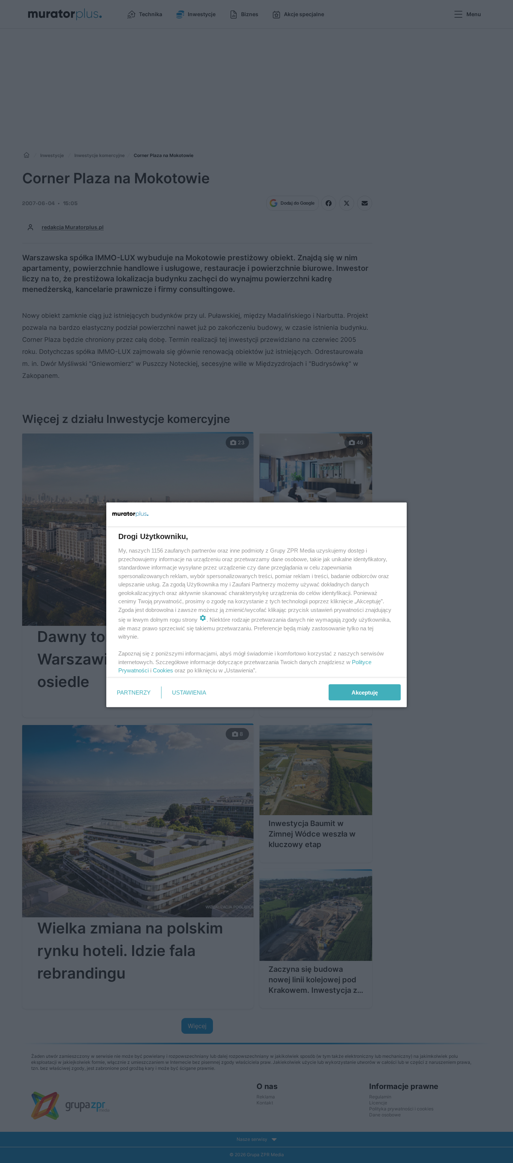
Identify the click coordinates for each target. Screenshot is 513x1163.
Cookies (163, 670)
